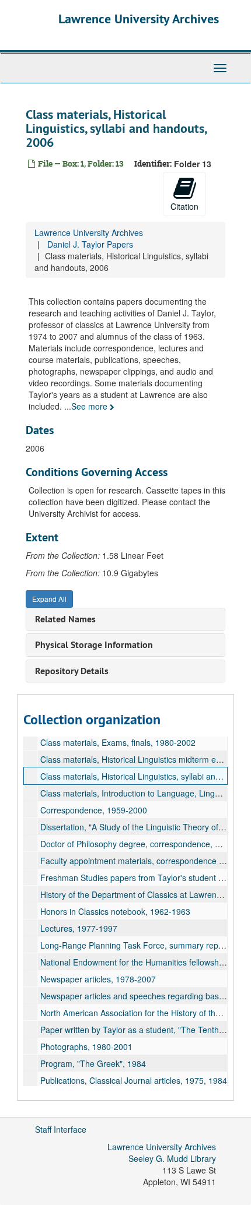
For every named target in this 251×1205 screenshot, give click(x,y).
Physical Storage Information (94, 645)
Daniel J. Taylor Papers (90, 244)
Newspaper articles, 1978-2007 (98, 979)
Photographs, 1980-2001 (86, 1046)
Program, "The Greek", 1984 (93, 1063)
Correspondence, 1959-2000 (93, 810)
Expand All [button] (49, 599)
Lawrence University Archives (138, 18)
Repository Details (72, 671)
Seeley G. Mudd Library (172, 1158)
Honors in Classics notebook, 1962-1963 (115, 911)
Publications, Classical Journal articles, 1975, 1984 (133, 1080)
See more (90, 406)
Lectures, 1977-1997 (78, 928)
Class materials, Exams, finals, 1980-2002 (118, 742)
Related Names (65, 619)
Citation (184, 206)
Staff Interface (60, 1129)
